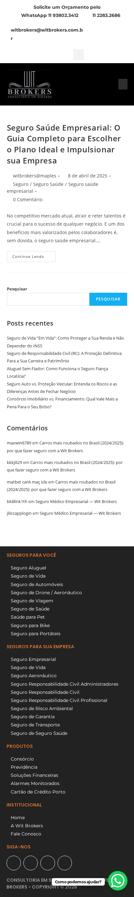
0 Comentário (27, 199)
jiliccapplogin (19, 513)
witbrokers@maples (34, 176)
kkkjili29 (14, 462)
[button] (78, 54)
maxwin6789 (19, 443)
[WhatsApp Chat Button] (117, 880)
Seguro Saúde (48, 184)
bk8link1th (17, 501)
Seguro (20, 184)
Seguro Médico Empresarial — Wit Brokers (76, 501)
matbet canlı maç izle (27, 482)
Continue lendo (34, 255)
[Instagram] (47, 863)
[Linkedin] (65, 863)
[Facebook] (30, 863)
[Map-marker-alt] (14, 863)
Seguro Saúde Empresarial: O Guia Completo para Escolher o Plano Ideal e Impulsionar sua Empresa (64, 144)
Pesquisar (17, 289)
